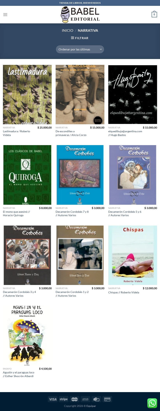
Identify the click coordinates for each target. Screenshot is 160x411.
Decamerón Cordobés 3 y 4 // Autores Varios (19, 293)
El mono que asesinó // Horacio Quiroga (16, 213)
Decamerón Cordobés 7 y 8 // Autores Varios (72, 213)
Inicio (67, 30)
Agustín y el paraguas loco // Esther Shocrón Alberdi (18, 374)
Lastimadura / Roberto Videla (16, 133)
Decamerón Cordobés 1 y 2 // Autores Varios (72, 293)
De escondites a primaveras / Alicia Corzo (71, 133)
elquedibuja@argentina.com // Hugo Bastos (125, 133)
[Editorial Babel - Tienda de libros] (80, 14)
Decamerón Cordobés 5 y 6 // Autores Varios (124, 213)
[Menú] (5, 14)
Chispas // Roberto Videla (123, 292)
